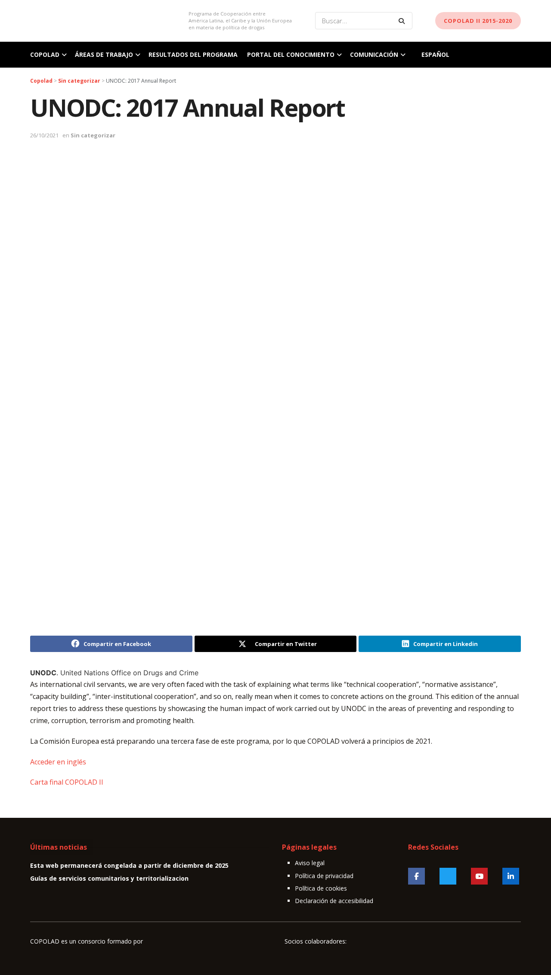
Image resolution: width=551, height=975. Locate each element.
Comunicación (374, 54)
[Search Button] (403, 20)
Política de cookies (321, 888)
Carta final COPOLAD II (66, 782)
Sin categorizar (93, 135)
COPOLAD (44, 54)
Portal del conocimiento (290, 54)
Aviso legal (310, 863)
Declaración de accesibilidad (334, 901)
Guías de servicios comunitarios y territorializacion (109, 878)
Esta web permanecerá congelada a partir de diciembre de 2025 (129, 865)
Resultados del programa (193, 54)
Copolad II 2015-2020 (478, 21)
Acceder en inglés (58, 762)
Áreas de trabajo (104, 54)
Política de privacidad (324, 876)
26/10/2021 (44, 135)
